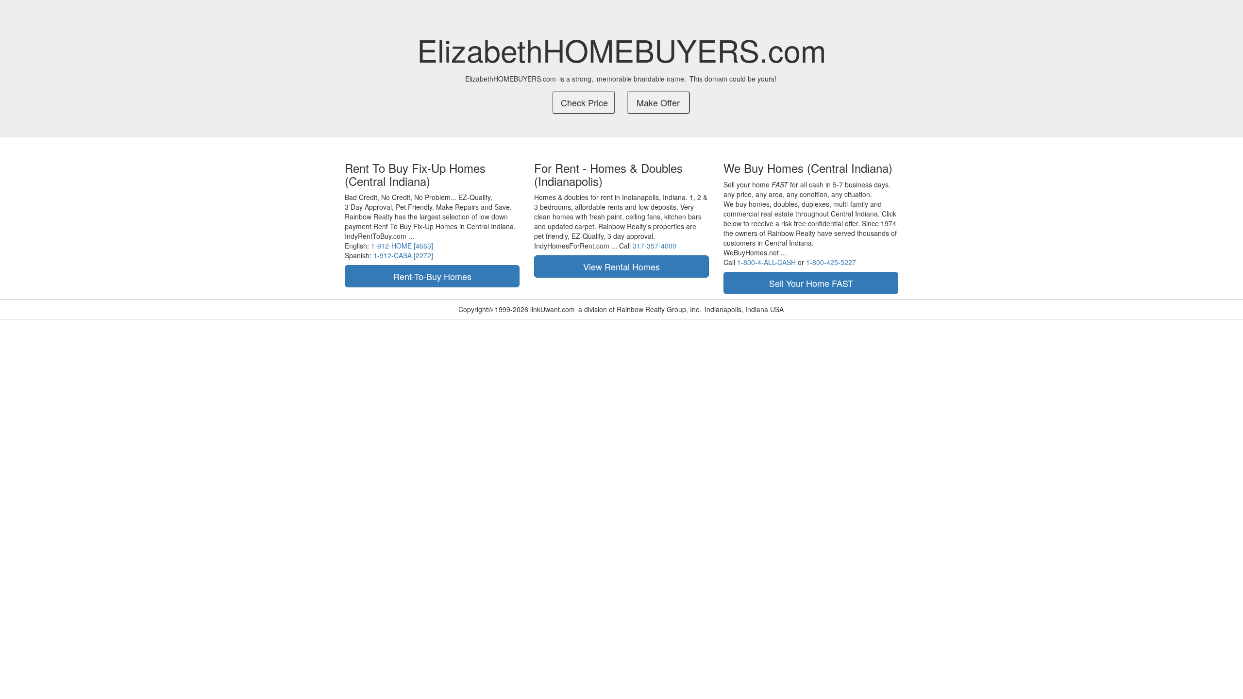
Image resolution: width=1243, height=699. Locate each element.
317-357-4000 (654, 245)
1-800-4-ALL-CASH (766, 262)
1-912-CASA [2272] (403, 255)
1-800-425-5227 (831, 262)
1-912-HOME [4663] (402, 245)
